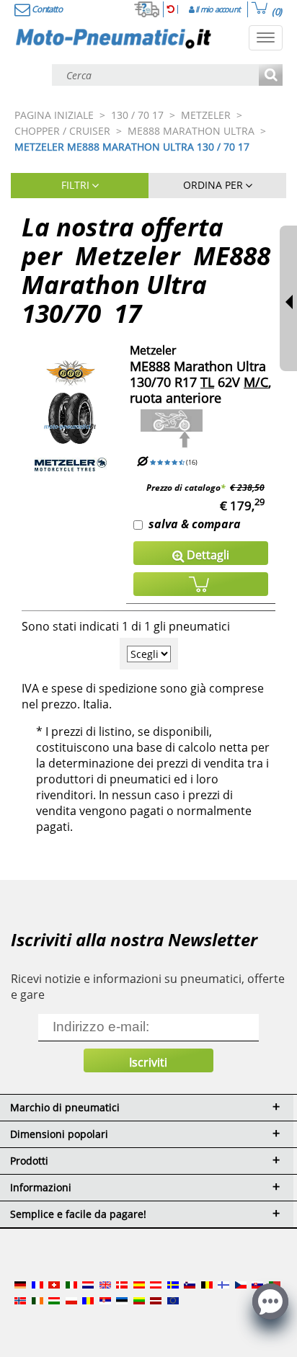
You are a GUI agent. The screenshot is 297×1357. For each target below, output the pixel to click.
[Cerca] (271, 76)
